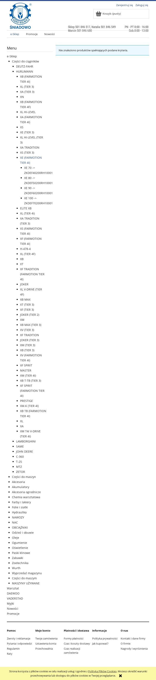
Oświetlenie (20, 548)
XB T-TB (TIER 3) (30, 380)
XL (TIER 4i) (27, 213)
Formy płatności (73, 638)
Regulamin (13, 648)
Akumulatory (20, 487)
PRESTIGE (26, 401)
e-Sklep (12, 56)
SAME (20, 446)
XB (22, 259)
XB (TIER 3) (27, 350)
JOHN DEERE (24, 451)
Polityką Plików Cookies (102, 671)
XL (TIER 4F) (27, 254)
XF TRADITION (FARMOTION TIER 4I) (32, 274)
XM (22, 320)
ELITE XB (25, 208)
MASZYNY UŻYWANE (26, 583)
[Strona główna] (20, 23)
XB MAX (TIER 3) (30, 325)
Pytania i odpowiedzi (19, 643)
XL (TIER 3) (27, 87)
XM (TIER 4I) (28, 375)
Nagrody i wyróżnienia (134, 648)
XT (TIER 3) (27, 304)
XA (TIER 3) (27, 92)
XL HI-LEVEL (28, 112)
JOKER (24, 284)
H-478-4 (25, 249)
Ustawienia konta (45, 643)
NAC (15, 522)
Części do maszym (24, 578)
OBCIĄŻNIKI (20, 527)
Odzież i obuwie (23, 532)
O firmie (125, 643)
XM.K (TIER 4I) (29, 406)
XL (21, 421)
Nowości (12, 608)
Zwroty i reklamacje (18, 638)
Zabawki (17, 558)
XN (22, 97)
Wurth (16, 568)
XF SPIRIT (26, 365)
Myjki (10, 603)
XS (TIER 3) (27, 152)
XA (22, 426)
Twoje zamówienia (46, 638)
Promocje (13, 614)
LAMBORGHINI (26, 441)
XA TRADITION (29, 147)
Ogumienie (19, 543)
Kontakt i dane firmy (133, 638)
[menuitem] (15, 34)
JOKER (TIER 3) (29, 340)
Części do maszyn (24, 477)
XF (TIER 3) (27, 310)
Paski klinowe (21, 553)
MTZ (19, 467)
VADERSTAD (15, 598)
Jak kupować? (100, 643)
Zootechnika (20, 563)
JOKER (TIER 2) (29, 315)
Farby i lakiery (21, 502)
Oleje (15, 538)
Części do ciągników (25, 61)
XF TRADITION (29, 335)
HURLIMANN (24, 71)
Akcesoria (18, 482)
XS (21, 127)
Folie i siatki (20, 507)
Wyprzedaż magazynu (27, 573)
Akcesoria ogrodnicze (26, 492)
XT (21, 264)
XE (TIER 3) (27, 132)
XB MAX (25, 299)
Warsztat (13, 588)
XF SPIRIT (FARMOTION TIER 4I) (32, 391)
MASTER (25, 370)
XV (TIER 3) (27, 330)
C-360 (20, 456)
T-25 (19, 462)
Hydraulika (19, 512)
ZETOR (20, 472)
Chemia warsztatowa (26, 497)
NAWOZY (18, 517)
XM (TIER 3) (27, 345)
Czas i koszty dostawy (77, 643)
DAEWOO (13, 593)
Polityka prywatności (104, 638)
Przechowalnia (44, 648)
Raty (9, 653)
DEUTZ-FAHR (24, 66)
